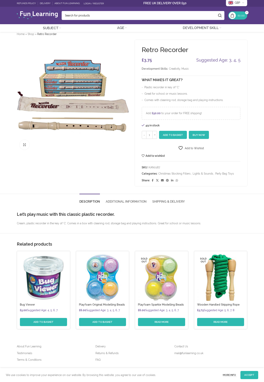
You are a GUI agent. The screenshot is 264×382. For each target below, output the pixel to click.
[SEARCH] (219, 15)
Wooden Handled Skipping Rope (218, 304)
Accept (249, 374)
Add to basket (173, 135)
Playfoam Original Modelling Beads (102, 304)
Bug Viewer (27, 304)
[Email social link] (162, 180)
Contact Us (181, 346)
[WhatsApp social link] (177, 180)
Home (21, 34)
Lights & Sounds (203, 173)
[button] (43, 322)
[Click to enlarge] (24, 145)
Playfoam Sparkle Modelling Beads (161, 304)
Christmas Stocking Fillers (174, 173)
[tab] (89, 200)
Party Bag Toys (224, 173)
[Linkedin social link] (172, 180)
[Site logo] (37, 15)
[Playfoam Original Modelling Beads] (102, 277)
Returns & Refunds (107, 353)
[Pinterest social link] (167, 180)
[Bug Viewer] (43, 277)
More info (230, 374)
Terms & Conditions (29, 359)
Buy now (199, 135)
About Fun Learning (29, 346)
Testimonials (24, 353)
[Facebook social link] (152, 180)
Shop (31, 34)
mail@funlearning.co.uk (188, 353)
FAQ (98, 359)
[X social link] (157, 180)
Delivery (100, 346)
